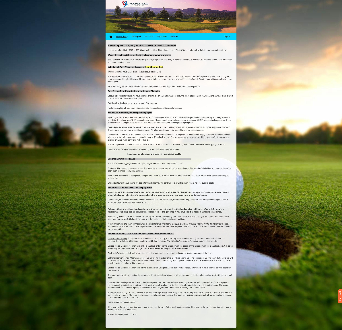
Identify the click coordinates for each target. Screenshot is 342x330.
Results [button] (148, 37)
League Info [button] (121, 37)
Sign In (227, 37)
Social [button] (173, 37)
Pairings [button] (135, 37)
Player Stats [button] (162, 37)
